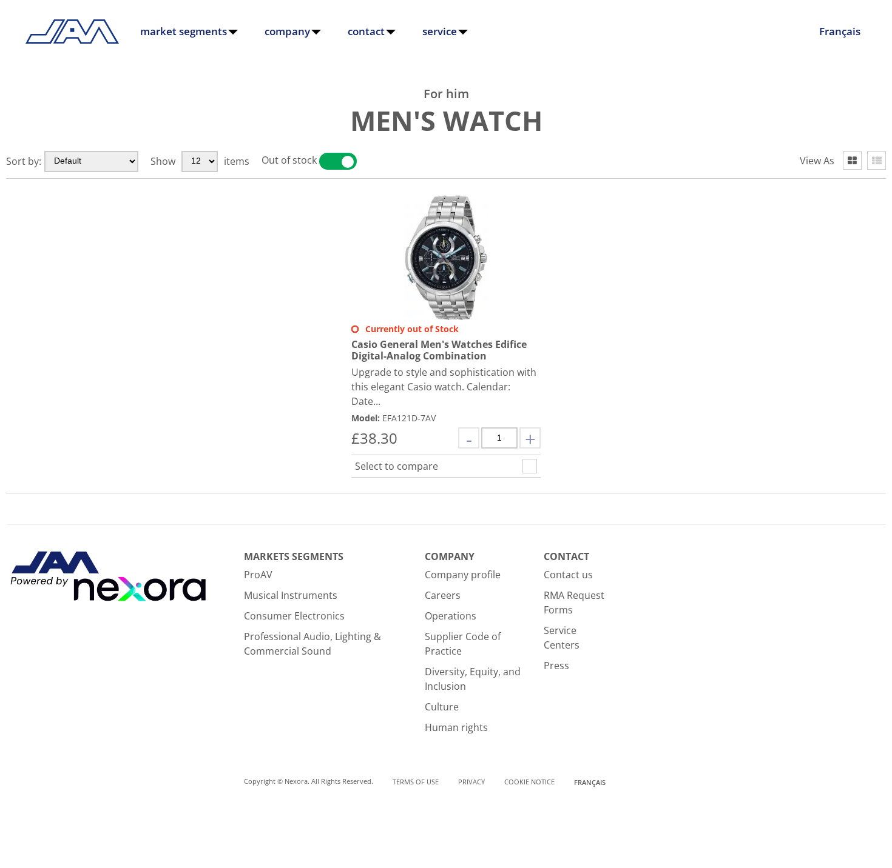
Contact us (568, 574)
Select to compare (396, 466)
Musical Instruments (290, 595)
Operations (450, 616)
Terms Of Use (416, 781)
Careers (443, 595)
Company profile (463, 574)
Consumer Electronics (294, 616)
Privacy (471, 781)
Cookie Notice (529, 781)
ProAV (258, 574)
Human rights (456, 727)
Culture (442, 706)
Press (556, 665)
